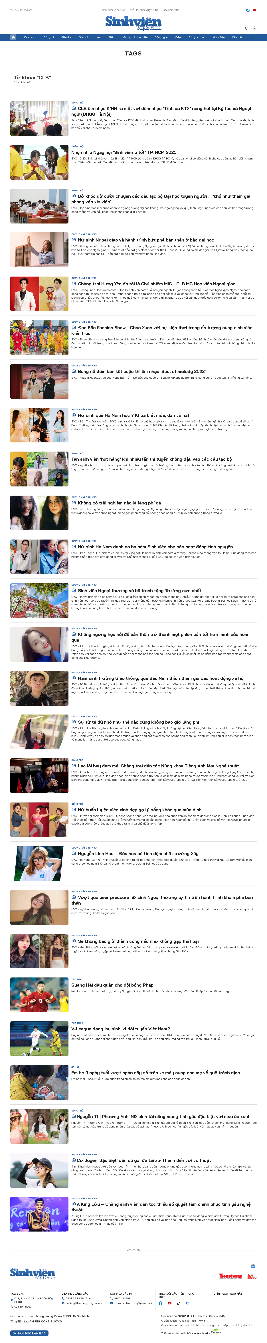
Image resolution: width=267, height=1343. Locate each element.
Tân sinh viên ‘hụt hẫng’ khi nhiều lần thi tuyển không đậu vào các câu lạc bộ (151, 459)
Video (178, 37)
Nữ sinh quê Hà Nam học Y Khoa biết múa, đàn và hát (133, 415)
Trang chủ (13, 37)
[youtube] (254, 10)
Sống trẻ (49, 37)
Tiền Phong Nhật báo (144, 10)
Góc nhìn (84, 37)
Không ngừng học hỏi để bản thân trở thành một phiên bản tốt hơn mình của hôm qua (159, 637)
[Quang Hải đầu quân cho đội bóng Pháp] (39, 994)
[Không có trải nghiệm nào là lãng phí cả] (39, 512)
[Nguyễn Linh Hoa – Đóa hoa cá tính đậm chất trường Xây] (39, 863)
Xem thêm (254, 37)
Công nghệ (161, 37)
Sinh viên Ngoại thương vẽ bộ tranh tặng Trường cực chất (139, 590)
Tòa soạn (17, 1293)
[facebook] (248, 10)
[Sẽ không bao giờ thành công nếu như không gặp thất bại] (39, 951)
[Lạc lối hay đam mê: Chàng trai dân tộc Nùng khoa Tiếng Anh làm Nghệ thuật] (39, 775)
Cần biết (237, 37)
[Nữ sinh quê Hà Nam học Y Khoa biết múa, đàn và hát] (39, 425)
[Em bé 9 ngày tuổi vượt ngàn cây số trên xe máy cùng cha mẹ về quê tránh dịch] (39, 1082)
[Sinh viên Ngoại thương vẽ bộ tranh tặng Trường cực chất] (39, 600)
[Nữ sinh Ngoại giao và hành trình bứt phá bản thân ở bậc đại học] (39, 249)
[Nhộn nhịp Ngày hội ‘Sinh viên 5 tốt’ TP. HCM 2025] (39, 162)
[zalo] (190, 1303)
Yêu (99, 37)
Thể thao (77, 979)
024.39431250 (23, 1306)
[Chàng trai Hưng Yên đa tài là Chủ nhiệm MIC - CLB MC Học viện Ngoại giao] (39, 293)
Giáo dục (66, 37)
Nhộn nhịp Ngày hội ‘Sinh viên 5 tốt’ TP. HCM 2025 (124, 152)
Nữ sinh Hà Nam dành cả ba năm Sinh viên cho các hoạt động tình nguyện (155, 546)
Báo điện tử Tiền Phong (133, 23)
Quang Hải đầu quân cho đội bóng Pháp (112, 985)
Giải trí (112, 37)
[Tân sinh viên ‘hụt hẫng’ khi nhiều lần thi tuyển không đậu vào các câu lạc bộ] (39, 469)
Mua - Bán (219, 37)
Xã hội (75, 1066)
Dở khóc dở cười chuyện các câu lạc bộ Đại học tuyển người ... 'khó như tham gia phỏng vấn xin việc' (160, 198)
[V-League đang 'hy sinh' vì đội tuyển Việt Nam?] (39, 1038)
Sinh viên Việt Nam (32, 1274)
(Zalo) (88, 1298)
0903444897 (122, 1298)
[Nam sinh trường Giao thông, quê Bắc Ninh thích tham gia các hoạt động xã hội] (39, 688)
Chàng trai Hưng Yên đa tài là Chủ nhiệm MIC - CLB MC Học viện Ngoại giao (156, 283)
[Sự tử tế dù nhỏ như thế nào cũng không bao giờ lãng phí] (39, 732)
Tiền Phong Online (114, 10)
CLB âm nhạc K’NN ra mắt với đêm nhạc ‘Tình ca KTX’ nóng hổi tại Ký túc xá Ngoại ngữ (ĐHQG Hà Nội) (161, 111)
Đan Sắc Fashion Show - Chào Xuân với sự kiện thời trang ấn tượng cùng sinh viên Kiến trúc (161, 330)
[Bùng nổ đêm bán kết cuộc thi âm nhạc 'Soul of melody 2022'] (39, 381)
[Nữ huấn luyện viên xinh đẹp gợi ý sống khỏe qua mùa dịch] (39, 819)
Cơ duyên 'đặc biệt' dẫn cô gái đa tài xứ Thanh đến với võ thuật (144, 1160)
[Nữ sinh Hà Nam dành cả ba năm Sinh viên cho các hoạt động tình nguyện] (39, 556)
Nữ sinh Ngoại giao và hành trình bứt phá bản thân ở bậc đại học (145, 240)
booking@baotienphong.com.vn (84, 1303)
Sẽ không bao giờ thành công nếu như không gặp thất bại (138, 941)
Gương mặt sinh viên (135, 37)
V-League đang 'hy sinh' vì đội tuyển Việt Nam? (120, 1028)
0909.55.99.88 (75, 1298)
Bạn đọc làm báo (32, 1333)
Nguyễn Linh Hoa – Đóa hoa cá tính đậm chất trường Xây (138, 853)
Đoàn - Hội (30, 37)
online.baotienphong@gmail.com (133, 1303)
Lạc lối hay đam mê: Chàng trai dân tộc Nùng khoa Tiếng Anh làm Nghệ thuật (158, 766)
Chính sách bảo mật (228, 1293)
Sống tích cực (197, 37)
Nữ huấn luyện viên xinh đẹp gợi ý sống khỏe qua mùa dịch (139, 809)
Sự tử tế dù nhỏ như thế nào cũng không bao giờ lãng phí (138, 722)
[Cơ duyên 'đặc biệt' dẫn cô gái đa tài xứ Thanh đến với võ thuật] (39, 1170)
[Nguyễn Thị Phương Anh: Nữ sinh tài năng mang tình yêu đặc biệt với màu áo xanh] (39, 1126)
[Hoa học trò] (252, 1277)
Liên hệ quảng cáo (75, 1293)
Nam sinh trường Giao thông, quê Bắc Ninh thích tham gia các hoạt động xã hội (160, 678)
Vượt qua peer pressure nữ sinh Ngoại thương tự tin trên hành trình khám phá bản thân (162, 900)
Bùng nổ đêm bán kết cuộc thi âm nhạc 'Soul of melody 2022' (141, 371)
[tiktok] (181, 1303)
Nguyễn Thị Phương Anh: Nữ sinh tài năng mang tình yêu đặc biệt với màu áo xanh (163, 1116)
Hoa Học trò (171, 10)
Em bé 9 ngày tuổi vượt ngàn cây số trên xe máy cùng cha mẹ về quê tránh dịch (155, 1072)
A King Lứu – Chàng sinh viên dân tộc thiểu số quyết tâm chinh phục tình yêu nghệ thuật (161, 1206)
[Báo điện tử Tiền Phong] (230, 1277)
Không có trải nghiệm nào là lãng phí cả (119, 503)
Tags (133, 53)
